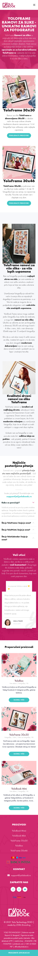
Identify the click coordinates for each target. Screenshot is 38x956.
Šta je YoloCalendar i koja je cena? (15, 538)
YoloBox (19, 845)
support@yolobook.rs (21, 875)
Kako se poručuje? (11, 502)
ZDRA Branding (23, 924)
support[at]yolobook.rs (19, 496)
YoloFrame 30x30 (19, 840)
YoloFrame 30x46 (19, 850)
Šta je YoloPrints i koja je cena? (16, 529)
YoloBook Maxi (19, 830)
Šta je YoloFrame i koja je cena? (16, 523)
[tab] (19, 502)
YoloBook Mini (19, 835)
